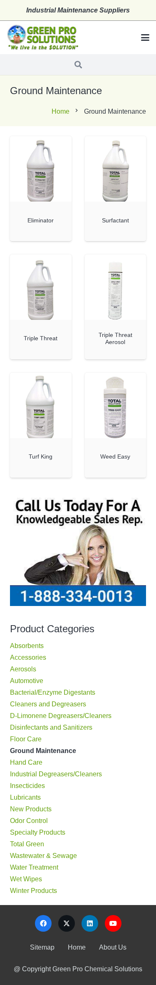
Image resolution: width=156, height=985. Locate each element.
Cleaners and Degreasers (48, 704)
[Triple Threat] (41, 287)
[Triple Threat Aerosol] (115, 287)
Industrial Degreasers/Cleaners (56, 774)
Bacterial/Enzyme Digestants (52, 692)
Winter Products (33, 890)
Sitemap (42, 947)
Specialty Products (37, 832)
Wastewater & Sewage (43, 855)
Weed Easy (115, 456)
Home (60, 111)
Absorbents (27, 645)
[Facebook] (43, 923)
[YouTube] (113, 923)
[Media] (42, 37)
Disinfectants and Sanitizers (51, 727)
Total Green (27, 844)
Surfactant (115, 220)
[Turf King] (41, 405)
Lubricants (25, 797)
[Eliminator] (41, 169)
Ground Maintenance (43, 750)
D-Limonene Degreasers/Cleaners (60, 715)
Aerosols (23, 669)
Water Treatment (34, 867)
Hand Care (26, 762)
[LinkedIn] (90, 923)
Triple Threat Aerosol (115, 338)
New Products (31, 809)
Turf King (40, 456)
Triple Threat (40, 338)
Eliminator (40, 220)
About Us (112, 947)
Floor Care (26, 739)
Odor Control (29, 820)
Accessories (28, 657)
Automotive (26, 680)
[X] (66, 923)
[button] (145, 37)
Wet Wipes (26, 879)
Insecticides (27, 785)
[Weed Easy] (115, 405)
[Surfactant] (115, 169)
